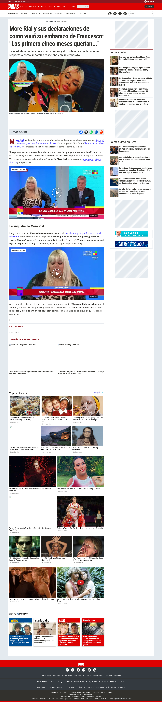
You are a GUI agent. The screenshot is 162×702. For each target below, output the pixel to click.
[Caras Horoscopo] (131, 246)
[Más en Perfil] (22, 614)
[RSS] (89, 670)
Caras (52, 681)
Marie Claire (67, 675)
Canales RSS (42, 687)
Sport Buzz (103, 681)
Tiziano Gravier (13, 14)
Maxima (122, 681)
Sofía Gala (25, 14)
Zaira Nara (82, 14)
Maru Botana (47, 14)
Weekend (87, 675)
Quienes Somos (55, 687)
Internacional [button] (69, 6)
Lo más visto (118, 52)
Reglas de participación (106, 687)
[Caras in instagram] (110, 13)
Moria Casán (36, 14)
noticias (20, 620)
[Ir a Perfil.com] (149, 2)
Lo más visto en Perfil (123, 142)
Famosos (32, 6)
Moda (59, 6)
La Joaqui (58, 14)
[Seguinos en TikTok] (125, 13)
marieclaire (45, 620)
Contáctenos (70, 687)
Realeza (52, 6)
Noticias (23, 6)
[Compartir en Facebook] (81, 132)
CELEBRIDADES (51, 22)
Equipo (91, 687)
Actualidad (42, 6)
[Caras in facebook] (115, 13)
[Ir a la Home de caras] (13, 8)
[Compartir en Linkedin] (96, 132)
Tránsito (121, 687)
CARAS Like (83, 6)
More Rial (20, 140)
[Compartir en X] (86, 132)
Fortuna (77, 675)
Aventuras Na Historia (74, 681)
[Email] (101, 132)
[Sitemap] (94, 670)
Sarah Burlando (70, 14)
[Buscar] (152, 14)
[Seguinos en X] (120, 13)
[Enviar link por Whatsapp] (91, 132)
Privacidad (81, 687)
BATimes (117, 675)
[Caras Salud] (131, 236)
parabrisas (93, 620)
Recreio (113, 681)
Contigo (60, 681)
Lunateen (108, 675)
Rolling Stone (91, 681)
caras (69, 620)
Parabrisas (97, 675)
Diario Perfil (46, 675)
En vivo (150, 6)
